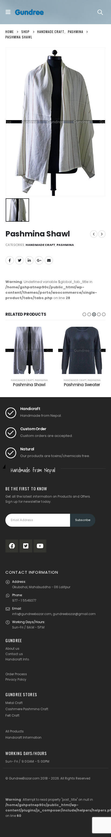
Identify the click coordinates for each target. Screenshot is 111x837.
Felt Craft (12, 715)
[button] (84, 314)
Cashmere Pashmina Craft (26, 709)
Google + (39, 260)
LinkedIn (29, 260)
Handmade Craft (40, 245)
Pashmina (65, 245)
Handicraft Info (17, 659)
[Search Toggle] (100, 12)
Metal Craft (14, 703)
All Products (14, 731)
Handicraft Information (23, 737)
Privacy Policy (15, 679)
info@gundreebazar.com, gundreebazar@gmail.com (54, 614)
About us (12, 648)
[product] (29, 350)
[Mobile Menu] (9, 12)
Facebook (9, 260)
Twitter (19, 260)
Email (48, 260)
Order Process (16, 674)
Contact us (14, 654)
